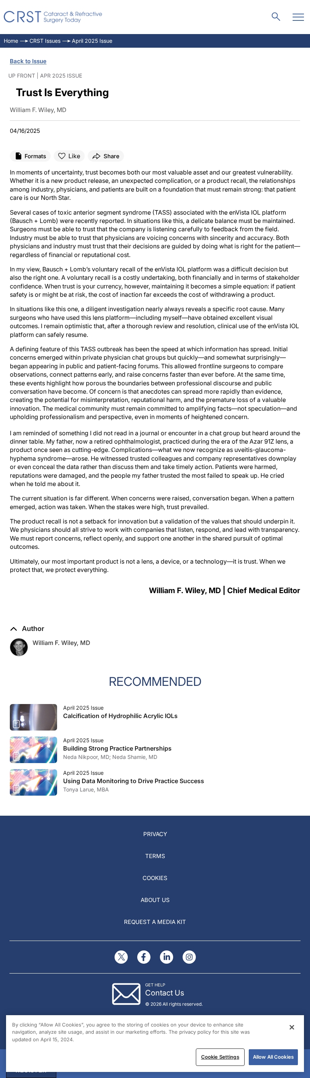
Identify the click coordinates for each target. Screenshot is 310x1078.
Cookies (155, 878)
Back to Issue (28, 61)
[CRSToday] (53, 17)
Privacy (155, 834)
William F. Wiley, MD (61, 642)
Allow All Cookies (273, 1057)
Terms (155, 856)
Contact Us (164, 992)
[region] (155, 1043)
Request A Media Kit (155, 921)
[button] (27, 629)
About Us (155, 900)
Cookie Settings (220, 1057)
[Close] (292, 1027)
